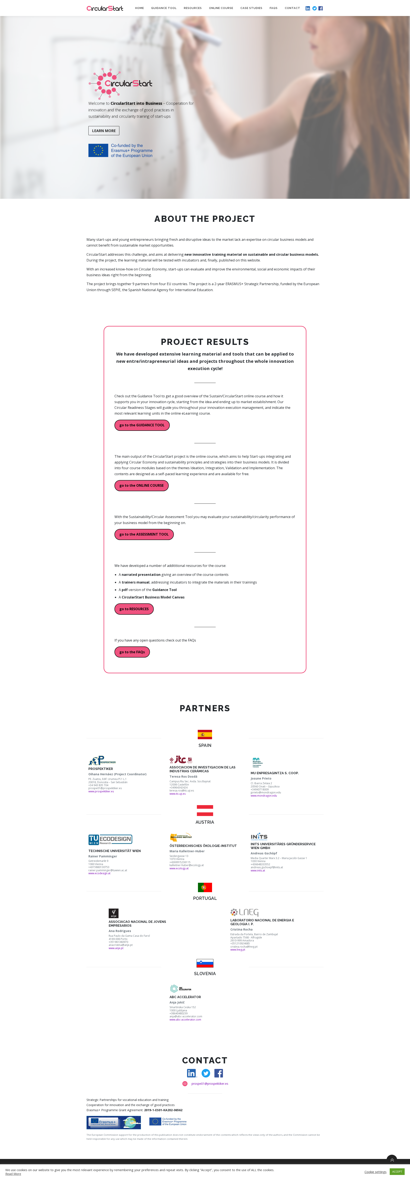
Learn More (104, 130)
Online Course (221, 8)
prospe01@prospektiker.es (210, 1084)
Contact (292, 8)
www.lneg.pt (237, 949)
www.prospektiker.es (101, 791)
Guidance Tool (164, 8)
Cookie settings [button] (376, 1172)
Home (139, 8)
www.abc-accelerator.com (185, 1019)
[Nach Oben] (392, 1160)
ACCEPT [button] (397, 1171)
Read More (13, 1174)
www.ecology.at (179, 868)
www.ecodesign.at (99, 873)
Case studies (251, 8)
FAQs (274, 8)
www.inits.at (258, 870)
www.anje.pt (116, 948)
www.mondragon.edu (264, 795)
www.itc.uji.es (178, 794)
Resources (193, 8)
